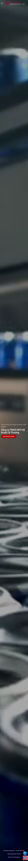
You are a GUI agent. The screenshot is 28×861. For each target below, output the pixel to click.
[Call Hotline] (25, 858)
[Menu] (2, 3)
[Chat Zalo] (25, 853)
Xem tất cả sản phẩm (8, 436)
